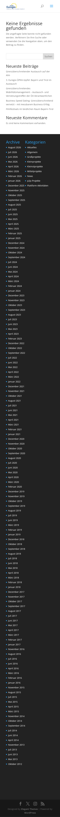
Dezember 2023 (16, 295)
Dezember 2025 (16, 185)
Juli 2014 (12, 730)
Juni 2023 (13, 324)
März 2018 (13, 577)
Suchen (48, 56)
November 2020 (16, 443)
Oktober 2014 (15, 720)
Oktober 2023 (15, 305)
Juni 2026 (13, 156)
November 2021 (16, 391)
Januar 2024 (14, 290)
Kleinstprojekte (35, 166)
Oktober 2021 (15, 395)
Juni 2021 (13, 410)
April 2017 (13, 630)
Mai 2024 (13, 271)
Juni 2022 (13, 362)
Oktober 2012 (15, 764)
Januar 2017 (14, 644)
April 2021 (13, 419)
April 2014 (13, 740)
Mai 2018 (13, 567)
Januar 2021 (14, 434)
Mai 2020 (13, 472)
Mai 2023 (13, 328)
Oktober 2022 (15, 348)
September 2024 (16, 257)
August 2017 (14, 610)
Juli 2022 (12, 357)
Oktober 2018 (15, 544)
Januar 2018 (14, 587)
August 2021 (14, 400)
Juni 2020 (13, 467)
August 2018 (14, 553)
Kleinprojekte (34, 161)
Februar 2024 (15, 285)
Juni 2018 (13, 563)
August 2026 (14, 147)
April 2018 (13, 572)
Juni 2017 (13, 620)
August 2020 (14, 458)
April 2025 (13, 223)
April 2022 (13, 371)
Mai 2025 (13, 219)
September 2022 (16, 352)
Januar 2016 (14, 682)
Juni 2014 (13, 735)
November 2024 (16, 247)
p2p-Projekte (33, 180)
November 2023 (16, 300)
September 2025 (16, 200)
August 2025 (14, 204)
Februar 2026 (15, 176)
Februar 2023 (15, 338)
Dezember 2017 (16, 591)
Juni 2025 (13, 214)
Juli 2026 (12, 152)
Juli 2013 (12, 749)
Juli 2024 (12, 262)
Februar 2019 (15, 529)
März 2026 (13, 171)
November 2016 (16, 649)
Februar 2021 (15, 429)
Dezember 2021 (16, 386)
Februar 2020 (15, 486)
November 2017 (16, 596)
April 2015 (13, 706)
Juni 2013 (13, 754)
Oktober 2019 (15, 501)
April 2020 (13, 477)
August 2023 (14, 314)
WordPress (30, 812)
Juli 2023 (12, 319)
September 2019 (16, 505)
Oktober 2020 (15, 448)
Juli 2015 (12, 696)
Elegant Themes (29, 809)
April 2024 (13, 276)
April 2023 (13, 333)
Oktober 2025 (15, 195)
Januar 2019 (14, 534)
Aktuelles (32, 147)
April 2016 (13, 668)
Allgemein (32, 152)
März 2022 (13, 376)
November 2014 (16, 716)
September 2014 (16, 725)
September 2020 (16, 453)
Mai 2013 (13, 759)
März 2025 (13, 228)
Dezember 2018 (16, 539)
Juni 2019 (13, 520)
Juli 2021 (12, 405)
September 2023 (16, 309)
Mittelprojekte (34, 171)
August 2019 (14, 510)
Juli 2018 (12, 558)
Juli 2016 (12, 658)
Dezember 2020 (16, 438)
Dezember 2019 (16, 491)
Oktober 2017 (15, 601)
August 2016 (14, 653)
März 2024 (13, 281)
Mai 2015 (13, 701)
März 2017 (13, 634)
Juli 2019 (12, 515)
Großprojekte (34, 156)
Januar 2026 (14, 180)
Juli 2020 (12, 462)
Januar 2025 (14, 238)
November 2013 (16, 744)
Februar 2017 (15, 639)
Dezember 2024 (16, 242)
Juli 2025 (12, 209)
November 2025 (16, 190)
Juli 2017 (12, 615)
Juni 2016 (13, 663)
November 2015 (16, 687)
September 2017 (16, 606)
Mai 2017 (13, 625)
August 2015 (14, 692)
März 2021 (13, 424)
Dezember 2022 (16, 343)
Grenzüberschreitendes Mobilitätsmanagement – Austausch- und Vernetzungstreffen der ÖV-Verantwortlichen (29, 92)
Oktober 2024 (15, 252)
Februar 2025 (15, 233)
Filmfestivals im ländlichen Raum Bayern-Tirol (29, 109)
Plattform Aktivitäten (37, 185)
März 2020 (13, 482)
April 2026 (13, 166)
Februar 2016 (15, 677)
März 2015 (13, 711)
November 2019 (16, 496)
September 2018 (16, 548)
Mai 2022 (13, 367)
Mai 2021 (13, 414)
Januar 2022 (14, 381)
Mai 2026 (13, 161)
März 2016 (13, 673)
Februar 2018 (15, 582)
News (30, 176)
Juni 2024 (13, 266)
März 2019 (13, 525)
